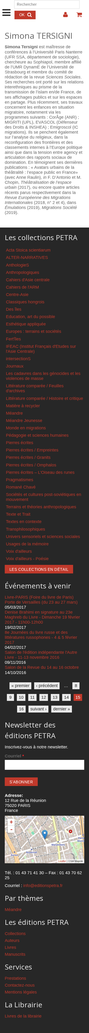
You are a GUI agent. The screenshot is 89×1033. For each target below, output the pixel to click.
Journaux (14, 366)
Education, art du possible (30, 316)
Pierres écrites (19, 442)
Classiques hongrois (25, 302)
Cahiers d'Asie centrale (28, 279)
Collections (15, 933)
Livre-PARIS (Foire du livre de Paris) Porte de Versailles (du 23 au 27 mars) (41, 600)
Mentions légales (21, 992)
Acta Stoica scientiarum (28, 250)
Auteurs (12, 940)
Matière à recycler (23, 405)
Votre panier (77, 16)
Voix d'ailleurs (19, 551)
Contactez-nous (20, 985)
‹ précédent (47, 685)
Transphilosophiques (25, 529)
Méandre (14, 413)
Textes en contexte (24, 521)
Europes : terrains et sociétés (33, 331)
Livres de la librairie (23, 1016)
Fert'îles (13, 339)
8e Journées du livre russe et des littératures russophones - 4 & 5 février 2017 (41, 637)
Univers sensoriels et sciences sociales (43, 536)
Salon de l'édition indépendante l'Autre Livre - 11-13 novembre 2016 (41, 655)
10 (21, 697)
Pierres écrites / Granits (28, 457)
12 (43, 697)
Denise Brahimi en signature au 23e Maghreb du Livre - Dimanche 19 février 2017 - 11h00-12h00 (42, 617)
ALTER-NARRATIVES (27, 257)
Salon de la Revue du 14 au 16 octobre (42, 667)
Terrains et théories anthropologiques (41, 506)
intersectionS (18, 358)
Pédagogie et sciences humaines (37, 435)
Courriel (14, 756)
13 (55, 697)
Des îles (13, 309)
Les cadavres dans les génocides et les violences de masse (43, 376)
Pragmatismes (19, 479)
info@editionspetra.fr (43, 885)
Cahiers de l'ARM (22, 287)
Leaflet (62, 861)
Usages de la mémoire (27, 544)
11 (32, 697)
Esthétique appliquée (26, 324)
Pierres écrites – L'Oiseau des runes (40, 472)
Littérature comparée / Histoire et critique (44, 398)
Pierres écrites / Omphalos (31, 465)
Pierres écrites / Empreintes (32, 450)
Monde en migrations (26, 428)
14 (66, 697)
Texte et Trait (18, 514)
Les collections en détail (38, 569)
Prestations (15, 978)
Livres (10, 947)
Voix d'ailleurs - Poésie (27, 558)
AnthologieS (17, 265)
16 (21, 709)
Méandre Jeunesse (24, 420)
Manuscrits (15, 954)
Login (63, 16)
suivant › (38, 709)
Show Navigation (6, 7)
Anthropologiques (22, 272)
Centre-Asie (17, 294)
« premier (20, 685)
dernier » (61, 709)
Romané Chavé (21, 487)
